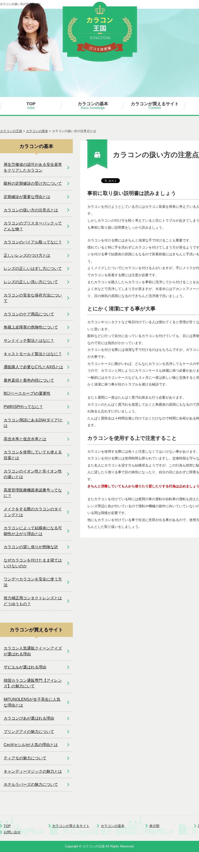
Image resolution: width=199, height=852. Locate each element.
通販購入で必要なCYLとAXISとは (33, 367)
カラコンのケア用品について (29, 314)
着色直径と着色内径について (29, 380)
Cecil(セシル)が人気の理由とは (31, 745)
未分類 (154, 826)
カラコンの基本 (93, 105)
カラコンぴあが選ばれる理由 (29, 718)
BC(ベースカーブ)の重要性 (27, 393)
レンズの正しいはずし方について (33, 268)
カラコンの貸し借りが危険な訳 (31, 547)
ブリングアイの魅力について (29, 732)
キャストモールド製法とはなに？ (33, 354)
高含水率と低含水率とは (25, 439)
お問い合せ (12, 832)
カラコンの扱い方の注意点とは (31, 210)
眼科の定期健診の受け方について (33, 183)
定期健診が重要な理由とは (27, 197)
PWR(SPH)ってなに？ (23, 407)
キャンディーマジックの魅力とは (33, 771)
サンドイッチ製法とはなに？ (29, 340)
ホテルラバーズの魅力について (31, 784)
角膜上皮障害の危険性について (31, 327)
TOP (30, 105)
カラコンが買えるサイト (155, 105)
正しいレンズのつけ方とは (27, 255)
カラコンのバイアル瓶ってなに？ (33, 242)
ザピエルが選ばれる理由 (25, 667)
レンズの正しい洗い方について (31, 282)
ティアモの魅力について (25, 758)
